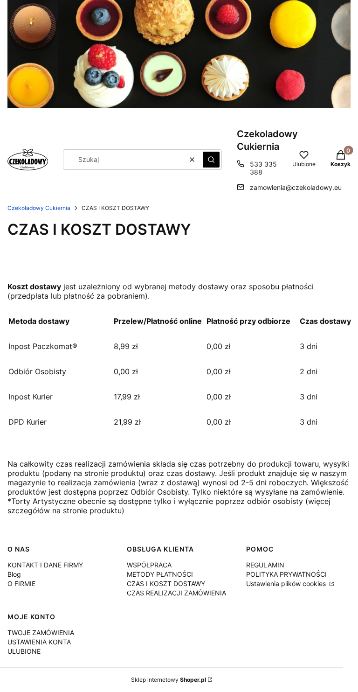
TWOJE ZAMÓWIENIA (40, 632)
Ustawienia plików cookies (287, 583)
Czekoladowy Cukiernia (38, 207)
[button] (211, 160)
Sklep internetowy (168, 679)
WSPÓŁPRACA (149, 565)
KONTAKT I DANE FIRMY (45, 565)
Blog (14, 574)
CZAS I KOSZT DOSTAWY (166, 583)
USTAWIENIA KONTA (39, 642)
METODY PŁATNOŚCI (160, 574)
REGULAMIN (265, 565)
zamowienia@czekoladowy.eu (296, 187)
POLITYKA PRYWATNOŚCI (286, 574)
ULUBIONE (24, 651)
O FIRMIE (21, 583)
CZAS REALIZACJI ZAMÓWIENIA (176, 593)
